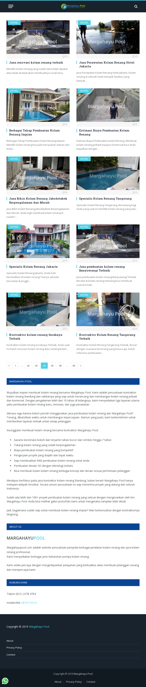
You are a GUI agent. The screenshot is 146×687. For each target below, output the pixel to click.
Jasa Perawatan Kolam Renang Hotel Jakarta (106, 64)
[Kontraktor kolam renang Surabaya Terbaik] (38, 309)
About (9, 640)
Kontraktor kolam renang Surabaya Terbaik (35, 336)
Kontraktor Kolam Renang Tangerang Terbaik (107, 336)
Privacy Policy (14, 647)
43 (36, 365)
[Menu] (10, 6)
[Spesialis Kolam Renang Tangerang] (108, 173)
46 (60, 365)
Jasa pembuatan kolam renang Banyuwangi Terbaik (102, 268)
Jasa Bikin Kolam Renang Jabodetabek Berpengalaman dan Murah (38, 200)
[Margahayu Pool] (73, 6)
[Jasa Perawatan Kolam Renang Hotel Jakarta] (108, 37)
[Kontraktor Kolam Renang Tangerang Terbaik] (108, 309)
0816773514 (29, 602)
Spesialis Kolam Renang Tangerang (105, 198)
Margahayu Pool (39, 626)
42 (28, 365)
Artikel (14, 22)
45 (52, 365)
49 (73, 365)
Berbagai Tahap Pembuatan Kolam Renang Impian (34, 132)
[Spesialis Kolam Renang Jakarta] (38, 241)
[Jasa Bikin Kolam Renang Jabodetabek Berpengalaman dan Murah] (38, 173)
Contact (10, 654)
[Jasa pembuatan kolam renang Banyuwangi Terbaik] (108, 241)
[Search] (136, 6)
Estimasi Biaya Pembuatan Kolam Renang (104, 132)
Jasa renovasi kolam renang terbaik (36, 62)
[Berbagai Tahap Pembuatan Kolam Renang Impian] (38, 105)
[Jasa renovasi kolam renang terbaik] (38, 37)
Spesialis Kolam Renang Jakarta (33, 266)
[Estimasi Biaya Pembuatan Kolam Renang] (108, 105)
